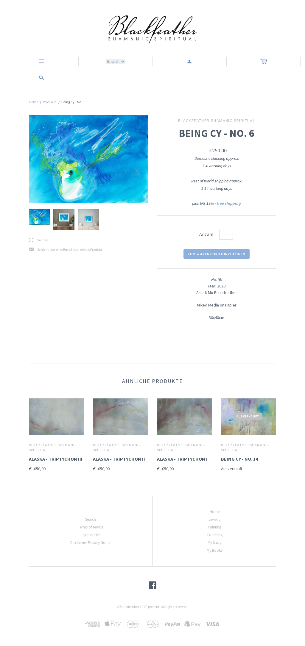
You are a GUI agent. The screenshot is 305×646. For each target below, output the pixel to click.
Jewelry (214, 519)
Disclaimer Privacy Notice (90, 542)
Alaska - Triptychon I (182, 459)
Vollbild (38, 240)
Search (90, 519)
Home (33, 102)
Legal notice (90, 534)
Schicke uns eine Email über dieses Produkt (65, 249)
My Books (214, 550)
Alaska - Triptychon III (56, 459)
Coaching (214, 534)
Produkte (50, 102)
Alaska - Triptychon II (119, 459)
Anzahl (206, 234)
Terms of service (90, 527)
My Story (214, 542)
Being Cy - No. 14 (239, 459)
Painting (214, 527)
